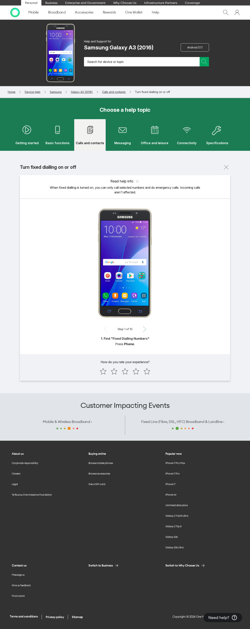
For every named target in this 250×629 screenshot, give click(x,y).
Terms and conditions (24, 616)
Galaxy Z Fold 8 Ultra (176, 515)
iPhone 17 (170, 484)
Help (155, 12)
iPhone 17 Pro (172, 473)
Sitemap (77, 617)
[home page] (15, 12)
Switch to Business (100, 565)
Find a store (18, 595)
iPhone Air (171, 494)
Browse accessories (99, 473)
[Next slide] (144, 329)
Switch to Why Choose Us (182, 565)
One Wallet (133, 12)
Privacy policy (55, 617)
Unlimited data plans (176, 505)
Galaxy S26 (171, 536)
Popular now (173, 454)
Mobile (33, 12)
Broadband (57, 12)
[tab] (27, 135)
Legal (15, 484)
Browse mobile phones (100, 463)
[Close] (226, 167)
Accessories (84, 12)
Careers (16, 473)
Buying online (97, 454)
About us (17, 454)
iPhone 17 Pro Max (175, 463)
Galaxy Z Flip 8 (173, 526)
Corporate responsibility (25, 463)
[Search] (204, 61)
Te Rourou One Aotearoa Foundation (32, 494)
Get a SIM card (96, 484)
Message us (18, 574)
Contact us (19, 565)
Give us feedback (21, 585)
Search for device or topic (105, 62)
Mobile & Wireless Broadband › (67, 421)
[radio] (103, 371)
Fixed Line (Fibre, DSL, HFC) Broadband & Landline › (182, 421)
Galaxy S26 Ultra (174, 547)
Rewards (109, 12)
